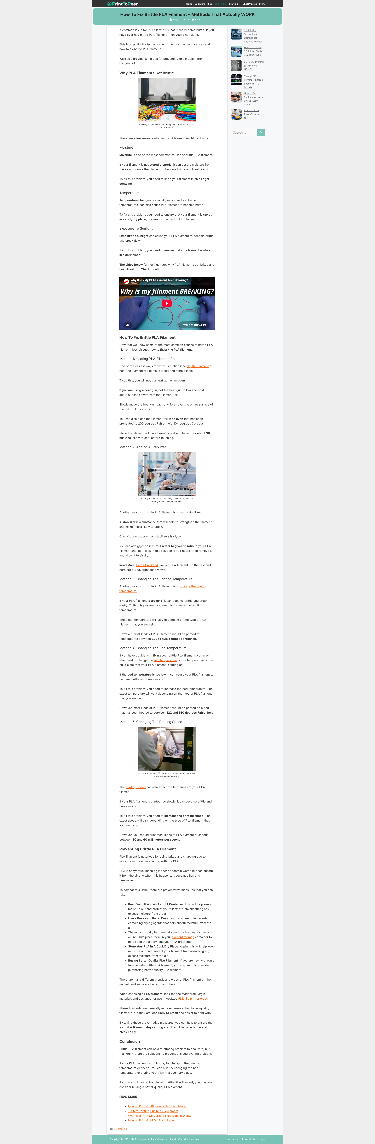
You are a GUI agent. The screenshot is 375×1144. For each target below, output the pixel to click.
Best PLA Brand (147, 565)
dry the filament (198, 366)
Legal (262, 1139)
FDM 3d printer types (193, 998)
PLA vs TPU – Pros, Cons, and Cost (252, 114)
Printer (262, 3)
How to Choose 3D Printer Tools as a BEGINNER (253, 51)
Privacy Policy (249, 1139)
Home (189, 3)
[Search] (261, 132)
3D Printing (221, 3)
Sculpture (200, 3)
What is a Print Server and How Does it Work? (159, 1115)
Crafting (233, 3)
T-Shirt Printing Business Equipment (153, 1111)
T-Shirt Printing (248, 3)
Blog (209, 3)
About (236, 1139)
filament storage (183, 937)
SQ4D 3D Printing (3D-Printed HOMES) (254, 65)
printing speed (136, 787)
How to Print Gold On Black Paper (151, 1120)
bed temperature (165, 660)
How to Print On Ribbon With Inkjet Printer (157, 1106)
